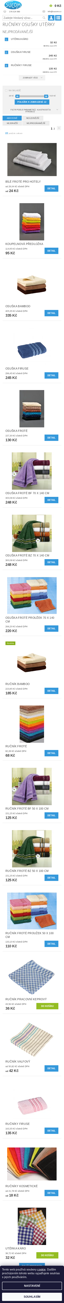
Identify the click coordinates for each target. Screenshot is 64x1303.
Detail (51, 188)
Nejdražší (12, 123)
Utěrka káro (19, 39)
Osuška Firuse (21, 52)
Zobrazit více (30, 78)
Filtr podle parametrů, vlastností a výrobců (31, 111)
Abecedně (12, 118)
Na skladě (15, 90)
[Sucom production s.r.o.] (12, 4)
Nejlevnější (32, 118)
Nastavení (32, 1285)
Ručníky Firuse (21, 65)
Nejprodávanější (36, 123)
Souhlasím (32, 1296)
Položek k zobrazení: (31, 102)
